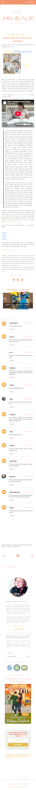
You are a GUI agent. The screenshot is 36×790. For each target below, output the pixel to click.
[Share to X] (14, 280)
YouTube (4, 239)
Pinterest (4, 235)
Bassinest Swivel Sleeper (21, 94)
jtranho (12, 385)
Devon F (12, 337)
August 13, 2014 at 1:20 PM (28, 398)
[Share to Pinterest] (22, 280)
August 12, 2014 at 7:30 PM (28, 384)
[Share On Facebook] (18, 280)
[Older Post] (32, 556)
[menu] (2, 2)
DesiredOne (13, 461)
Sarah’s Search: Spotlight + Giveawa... (18, 304)
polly (11, 399)
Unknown (12, 368)
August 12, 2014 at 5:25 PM (28, 367)
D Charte (12, 445)
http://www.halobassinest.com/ (11, 221)
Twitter (4, 234)
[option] (18, 300)
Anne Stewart (14, 323)
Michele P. (13, 476)
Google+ (4, 237)
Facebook (4, 232)
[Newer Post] (4, 556)
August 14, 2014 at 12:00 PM (28, 431)
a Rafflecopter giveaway (8, 250)
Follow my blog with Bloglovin (9, 566)
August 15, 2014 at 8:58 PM (28, 445)
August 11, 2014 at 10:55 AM (28, 322)
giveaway (21, 275)
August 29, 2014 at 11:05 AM (28, 507)
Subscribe (18, 745)
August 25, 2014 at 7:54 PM (28, 476)
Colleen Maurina (15, 492)
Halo (16, 79)
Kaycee (12, 508)
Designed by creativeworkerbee (18, 786)
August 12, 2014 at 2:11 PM (28, 352)
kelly (11, 432)
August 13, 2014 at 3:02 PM (28, 414)
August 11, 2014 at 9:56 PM (28, 336)
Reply (11, 329)
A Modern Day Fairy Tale (16, 784)
